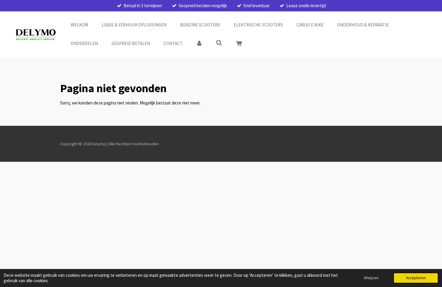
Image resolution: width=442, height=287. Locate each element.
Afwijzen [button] (371, 277)
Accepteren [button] (416, 277)
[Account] (199, 44)
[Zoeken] (219, 43)
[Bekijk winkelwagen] (239, 44)
